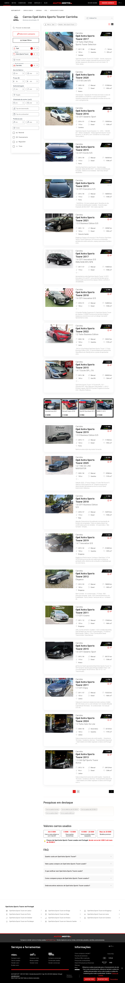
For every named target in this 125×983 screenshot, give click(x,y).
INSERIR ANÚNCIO (108, 3)
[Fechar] (122, 967)
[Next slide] (112, 406)
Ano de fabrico (18, 70)
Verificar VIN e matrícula (82, 958)
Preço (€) (16, 78)
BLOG (45, 3)
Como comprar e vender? (82, 953)
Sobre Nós (110, 954)
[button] (111, 791)
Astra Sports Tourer (56, 10)
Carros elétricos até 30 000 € (70, 809)
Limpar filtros (27, 40)
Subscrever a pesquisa (27, 34)
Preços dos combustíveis (82, 960)
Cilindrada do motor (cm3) (22, 99)
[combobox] (27, 60)
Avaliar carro (15, 965)
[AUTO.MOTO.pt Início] (62, 3)
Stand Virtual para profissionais (84, 963)
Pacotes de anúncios (81, 956)
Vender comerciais (54, 963)
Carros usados (28, 10)
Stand (30, 3)
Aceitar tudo (89, 979)
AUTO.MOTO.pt (15, 10)
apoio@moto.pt (15, 976)
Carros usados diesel (52, 813)
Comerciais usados (54, 960)
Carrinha (39, 10)
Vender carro (15, 963)
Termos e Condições (69, 976)
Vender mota (34, 963)
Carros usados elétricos (67, 813)
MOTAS (14, 3)
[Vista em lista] (109, 24)
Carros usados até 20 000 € (89, 809)
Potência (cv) (17, 119)
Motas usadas (34, 960)
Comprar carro (15, 958)
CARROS (6, 3)
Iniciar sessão (92, 3)
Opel (45, 10)
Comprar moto (34, 958)
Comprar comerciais (54, 958)
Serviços (37, 3)
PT (119, 3)
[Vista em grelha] (112, 24)
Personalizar (114, 979)
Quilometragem (18, 86)
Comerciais (22, 3)
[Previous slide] (45, 406)
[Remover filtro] (55, 24)
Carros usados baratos (52, 809)
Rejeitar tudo (103, 979)
